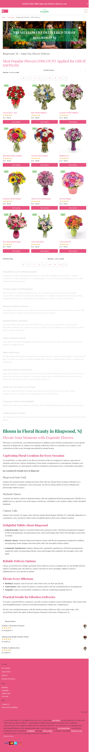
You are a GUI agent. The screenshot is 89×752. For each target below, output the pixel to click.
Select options (16, 122)
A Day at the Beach (37, 242)
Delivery (5, 675)
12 (60, 78)
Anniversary (6, 693)
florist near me (76, 731)
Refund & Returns (8, 679)
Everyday (5, 696)
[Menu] (5, 11)
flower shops (47, 731)
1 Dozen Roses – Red (10, 113)
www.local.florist (63, 728)
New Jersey (11, 17)
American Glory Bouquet (39, 156)
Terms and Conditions (10, 707)
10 (50, 78)
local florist (56, 720)
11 (55, 78)
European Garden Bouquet (12, 199)
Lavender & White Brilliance (69, 113)
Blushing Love (64, 156)
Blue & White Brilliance (39, 113)
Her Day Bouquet (65, 199)
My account (6, 668)
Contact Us (5, 704)
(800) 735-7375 (8, 736)
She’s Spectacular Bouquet (12, 242)
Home (4, 17)
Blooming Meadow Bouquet (12, 156)
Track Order (6, 672)
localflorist (31, 731)
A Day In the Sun (65, 242)
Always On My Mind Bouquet (41, 199)
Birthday (5, 687)
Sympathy (5, 690)
